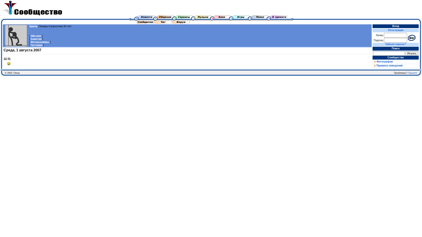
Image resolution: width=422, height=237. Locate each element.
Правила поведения (389, 65)
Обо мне (36, 36)
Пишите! (412, 73)
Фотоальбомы (40, 42)
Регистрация (395, 30)
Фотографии (384, 61)
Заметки (36, 39)
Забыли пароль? (395, 44)
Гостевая (36, 45)
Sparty (33, 26)
